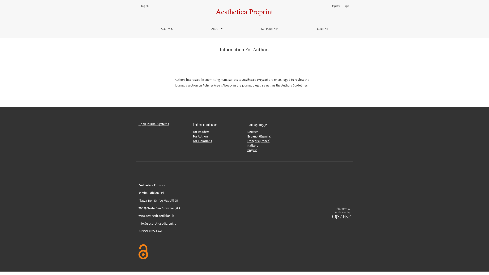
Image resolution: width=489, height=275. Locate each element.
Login (346, 6)
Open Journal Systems (153, 124)
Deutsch (252, 132)
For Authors (200, 136)
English (147, 6)
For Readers (201, 132)
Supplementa (269, 29)
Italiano (252, 145)
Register (335, 6)
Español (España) (259, 136)
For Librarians (202, 141)
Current (322, 29)
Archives (167, 29)
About (215, 29)
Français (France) (258, 141)
